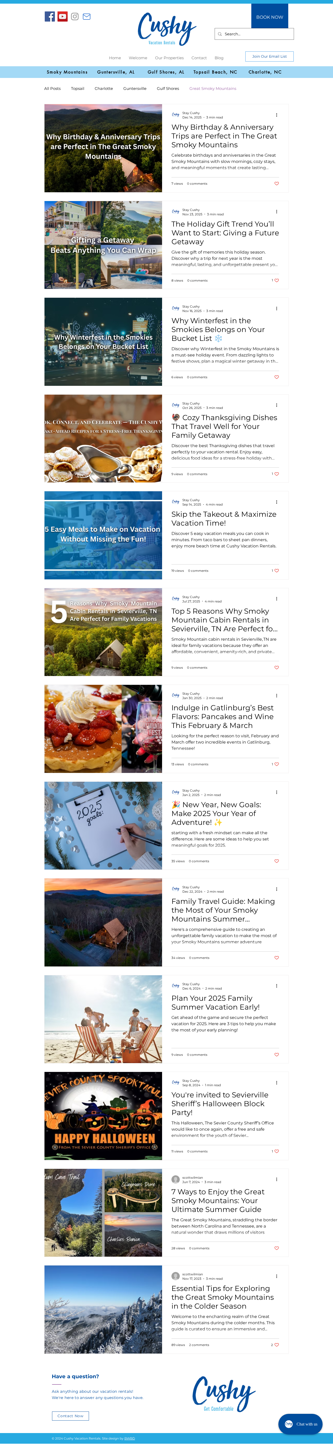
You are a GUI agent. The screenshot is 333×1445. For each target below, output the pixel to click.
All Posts (52, 88)
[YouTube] (62, 16)
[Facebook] (50, 16)
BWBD (129, 1438)
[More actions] (278, 115)
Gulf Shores (168, 88)
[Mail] (86, 16)
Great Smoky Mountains (212, 88)
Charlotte (104, 88)
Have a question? (75, 1376)
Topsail (77, 88)
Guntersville (134, 88)
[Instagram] (75, 16)
